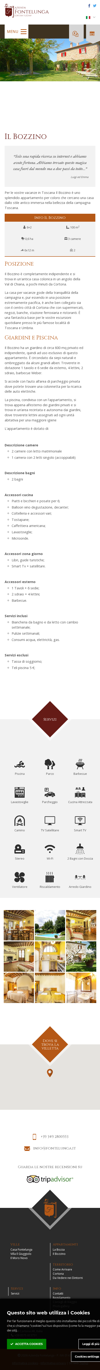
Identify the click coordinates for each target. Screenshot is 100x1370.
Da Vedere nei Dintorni (68, 1278)
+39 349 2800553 (54, 1136)
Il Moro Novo (19, 1258)
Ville (15, 1244)
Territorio (63, 1264)
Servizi (17, 1288)
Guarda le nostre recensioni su (50, 1167)
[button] (50, 1073)
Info (57, 1288)
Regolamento (61, 1298)
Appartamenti (65, 1244)
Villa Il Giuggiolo (20, 1254)
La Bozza (59, 1250)
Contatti (58, 1293)
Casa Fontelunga (21, 1250)
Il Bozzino (59, 1254)
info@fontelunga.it (54, 1148)
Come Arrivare (62, 1269)
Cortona (58, 1274)
